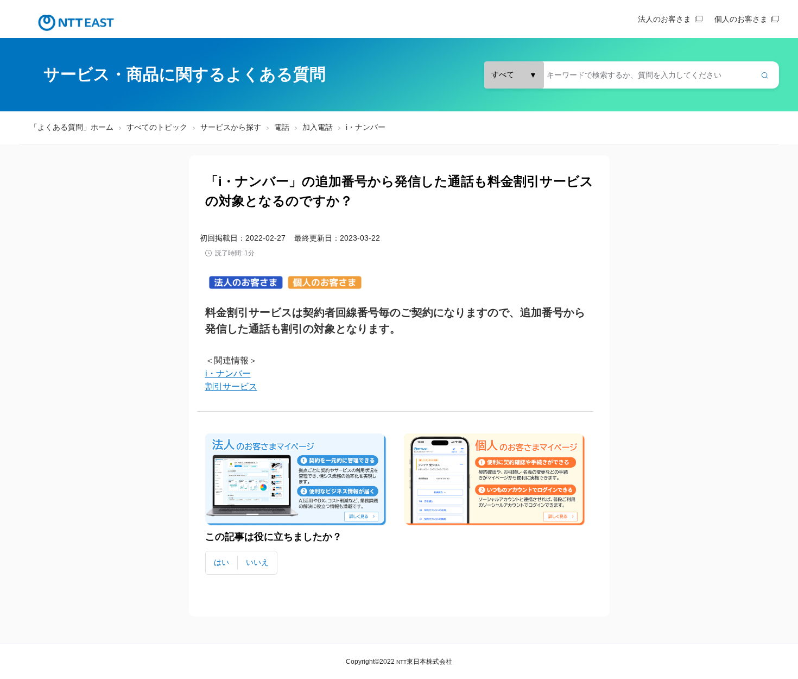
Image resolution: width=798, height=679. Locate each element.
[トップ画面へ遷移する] (76, 22)
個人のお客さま (741, 19)
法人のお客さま (664, 19)
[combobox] (631, 75)
